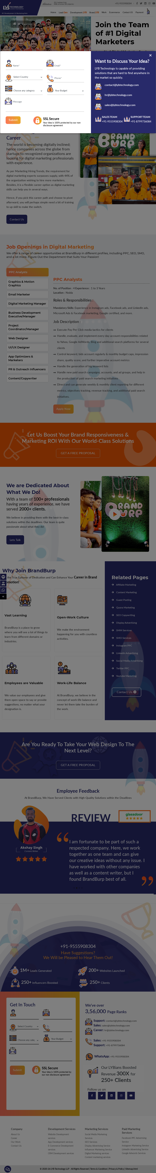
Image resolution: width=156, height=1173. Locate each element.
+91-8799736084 (141, 121)
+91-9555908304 (112, 121)
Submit (13, 120)
